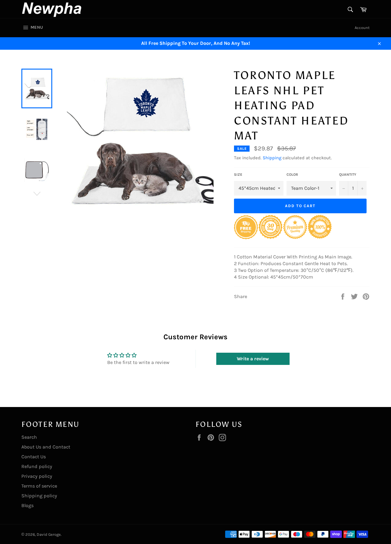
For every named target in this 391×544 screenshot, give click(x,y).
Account (362, 27)
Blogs (27, 505)
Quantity (347, 174)
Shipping (272, 157)
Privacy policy (36, 476)
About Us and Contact (45, 447)
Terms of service (39, 486)
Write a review (253, 359)
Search (29, 437)
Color (292, 174)
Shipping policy (39, 496)
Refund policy (36, 466)
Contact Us (33, 456)
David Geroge (49, 534)
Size (238, 174)
